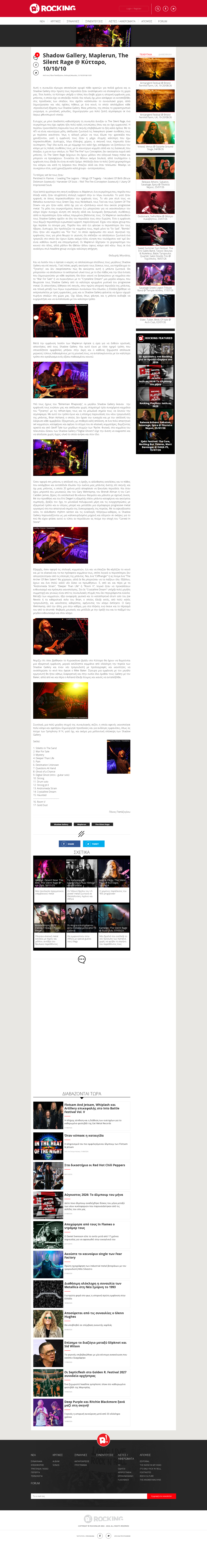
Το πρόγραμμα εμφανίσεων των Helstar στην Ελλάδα (81, 879)
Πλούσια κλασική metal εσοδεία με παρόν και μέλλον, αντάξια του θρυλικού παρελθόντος (46, 936)
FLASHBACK (123, 1476)
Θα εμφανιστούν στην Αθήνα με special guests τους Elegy (79, 935)
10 (119, 1461)
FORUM (162, 21)
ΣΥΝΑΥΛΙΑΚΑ (36, 1457)
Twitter (173, 8)
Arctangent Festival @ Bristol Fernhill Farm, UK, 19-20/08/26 (155, 84)
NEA (33, 1451)
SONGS (56, 1461)
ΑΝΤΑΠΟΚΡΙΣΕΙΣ (82, 1457)
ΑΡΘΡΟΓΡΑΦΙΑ (124, 1468)
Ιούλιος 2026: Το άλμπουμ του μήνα (155, 383)
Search (158, 8)
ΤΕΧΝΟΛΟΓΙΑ (37, 1472)
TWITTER (108, 1532)
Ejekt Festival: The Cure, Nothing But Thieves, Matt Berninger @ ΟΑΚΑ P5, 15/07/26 (155, 446)
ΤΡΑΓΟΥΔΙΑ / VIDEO (39, 1465)
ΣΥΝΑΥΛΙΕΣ (73, 21)
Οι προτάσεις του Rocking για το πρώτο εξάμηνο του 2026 (155, 359)
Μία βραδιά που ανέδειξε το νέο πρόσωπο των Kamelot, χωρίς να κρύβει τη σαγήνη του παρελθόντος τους (113, 936)
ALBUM (56, 1457)
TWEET (95, 840)
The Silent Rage (102, 820)
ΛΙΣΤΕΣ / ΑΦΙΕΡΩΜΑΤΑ (122, 21)
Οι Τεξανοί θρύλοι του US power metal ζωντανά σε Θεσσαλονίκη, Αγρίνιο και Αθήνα (80, 891)
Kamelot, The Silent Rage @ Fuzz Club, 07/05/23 (113, 925)
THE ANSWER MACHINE (150, 1476)
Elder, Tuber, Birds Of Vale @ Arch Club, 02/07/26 (155, 321)
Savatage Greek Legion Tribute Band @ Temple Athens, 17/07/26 (155, 289)
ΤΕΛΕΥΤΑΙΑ (146, 54)
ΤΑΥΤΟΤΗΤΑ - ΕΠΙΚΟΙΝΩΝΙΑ (85, 1532)
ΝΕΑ (42, 21)
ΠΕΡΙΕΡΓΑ (35, 1468)
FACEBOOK (100, 1532)
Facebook (165, 8)
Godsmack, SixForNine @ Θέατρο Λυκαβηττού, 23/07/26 (155, 218)
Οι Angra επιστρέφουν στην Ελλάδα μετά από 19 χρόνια (81, 924)
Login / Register (133, 8)
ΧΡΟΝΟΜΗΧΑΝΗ (125, 1472)
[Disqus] (81, 991)
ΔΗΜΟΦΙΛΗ (165, 54)
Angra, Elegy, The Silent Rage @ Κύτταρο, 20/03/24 (112, 879)
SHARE (71, 840)
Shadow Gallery (61, 820)
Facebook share (36, 65)
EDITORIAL (145, 1457)
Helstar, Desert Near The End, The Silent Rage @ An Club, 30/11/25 (49, 879)
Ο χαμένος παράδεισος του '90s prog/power (112, 888)
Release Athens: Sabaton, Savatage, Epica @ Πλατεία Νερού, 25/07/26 (155, 184)
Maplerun (81, 820)
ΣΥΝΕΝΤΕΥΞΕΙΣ (94, 21)
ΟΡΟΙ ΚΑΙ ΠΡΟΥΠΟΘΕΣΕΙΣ (122, 1532)
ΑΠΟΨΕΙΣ (146, 21)
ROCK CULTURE (147, 1472)
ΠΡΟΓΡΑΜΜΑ (81, 1461)
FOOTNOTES (145, 1468)
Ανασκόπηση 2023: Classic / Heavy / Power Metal (48, 924)
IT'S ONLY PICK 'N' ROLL (150, 1465)
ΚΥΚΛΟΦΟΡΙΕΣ (37, 1461)
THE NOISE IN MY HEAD (150, 1461)
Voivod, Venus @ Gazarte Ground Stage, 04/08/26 (155, 148)
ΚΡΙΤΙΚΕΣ (56, 21)
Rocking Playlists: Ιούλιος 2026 (155, 405)
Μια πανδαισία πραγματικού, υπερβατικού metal (49, 888)
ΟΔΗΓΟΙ (121, 1465)
